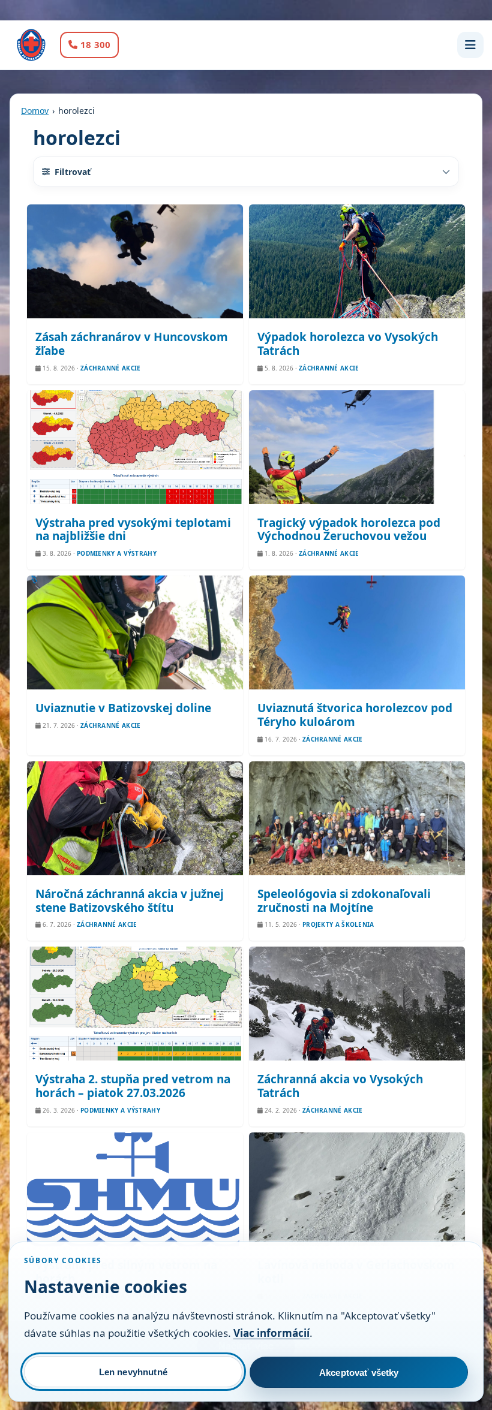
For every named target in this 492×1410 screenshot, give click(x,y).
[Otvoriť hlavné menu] (470, 45)
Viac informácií (271, 1333)
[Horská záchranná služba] (31, 45)
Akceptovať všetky (359, 1372)
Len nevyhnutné (133, 1372)
